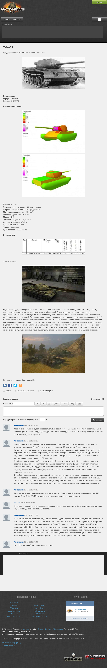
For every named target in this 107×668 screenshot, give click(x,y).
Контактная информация (12, 643)
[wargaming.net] (95, 663)
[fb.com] (10, 385)
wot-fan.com (39, 611)
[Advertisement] (52, 32)
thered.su (39, 608)
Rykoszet (14, 602)
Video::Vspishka (14, 616)
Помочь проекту (8, 645)
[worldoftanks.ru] (73, 663)
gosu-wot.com (14, 611)
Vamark (26, 629)
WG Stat (14, 608)
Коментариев (47, 391)
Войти (99, 2)
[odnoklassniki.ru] (20, 385)
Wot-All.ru (39, 614)
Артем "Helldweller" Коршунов (50, 629)
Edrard (8, 391)
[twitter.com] (15, 385)
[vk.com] (5, 385)
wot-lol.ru (14, 614)
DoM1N (14, 605)
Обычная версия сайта (12, 19)
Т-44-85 (8, 47)
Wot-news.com (80, 609)
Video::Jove (39, 605)
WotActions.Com (39, 616)
